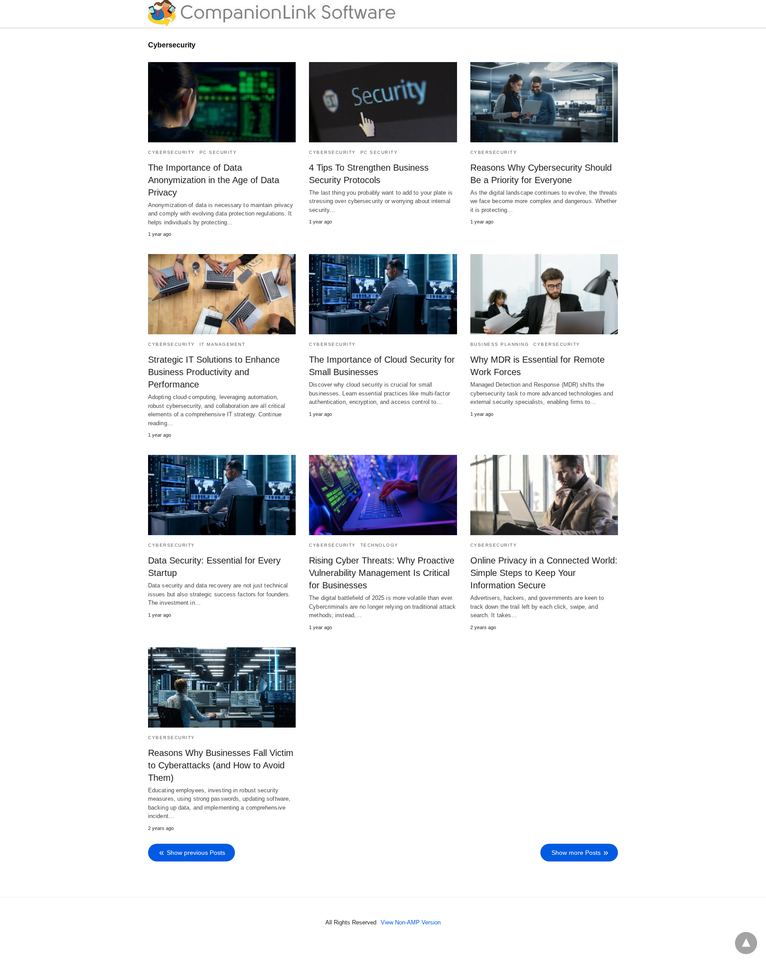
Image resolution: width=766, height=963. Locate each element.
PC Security (218, 152)
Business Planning (499, 344)
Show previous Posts (196, 852)
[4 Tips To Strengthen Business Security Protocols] (383, 102)
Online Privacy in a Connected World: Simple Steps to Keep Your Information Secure (543, 573)
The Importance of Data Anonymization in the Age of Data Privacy (213, 180)
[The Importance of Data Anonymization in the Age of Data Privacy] (222, 102)
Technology (379, 545)
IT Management (222, 344)
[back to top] (746, 943)
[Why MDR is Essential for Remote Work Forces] (544, 294)
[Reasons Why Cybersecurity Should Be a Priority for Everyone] (544, 102)
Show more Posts (576, 852)
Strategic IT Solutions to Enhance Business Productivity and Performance (214, 372)
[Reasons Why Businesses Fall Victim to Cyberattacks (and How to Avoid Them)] (222, 687)
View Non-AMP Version (411, 922)
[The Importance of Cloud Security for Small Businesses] (383, 294)
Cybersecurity (171, 152)
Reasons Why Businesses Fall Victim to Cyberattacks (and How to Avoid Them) (220, 765)
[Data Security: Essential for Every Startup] (222, 495)
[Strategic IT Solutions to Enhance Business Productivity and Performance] (222, 294)
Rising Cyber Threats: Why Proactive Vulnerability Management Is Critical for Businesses (381, 573)
